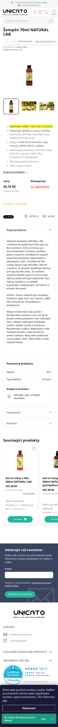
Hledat (51, 20)
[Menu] (54, 12)
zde (4, 700)
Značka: (12, 50)
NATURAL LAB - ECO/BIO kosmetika (27, 397)
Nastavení (29, 708)
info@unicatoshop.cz (21, 634)
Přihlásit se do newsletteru (20, 594)
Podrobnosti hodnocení (45, 41)
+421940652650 (18, 640)
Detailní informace (14, 172)
